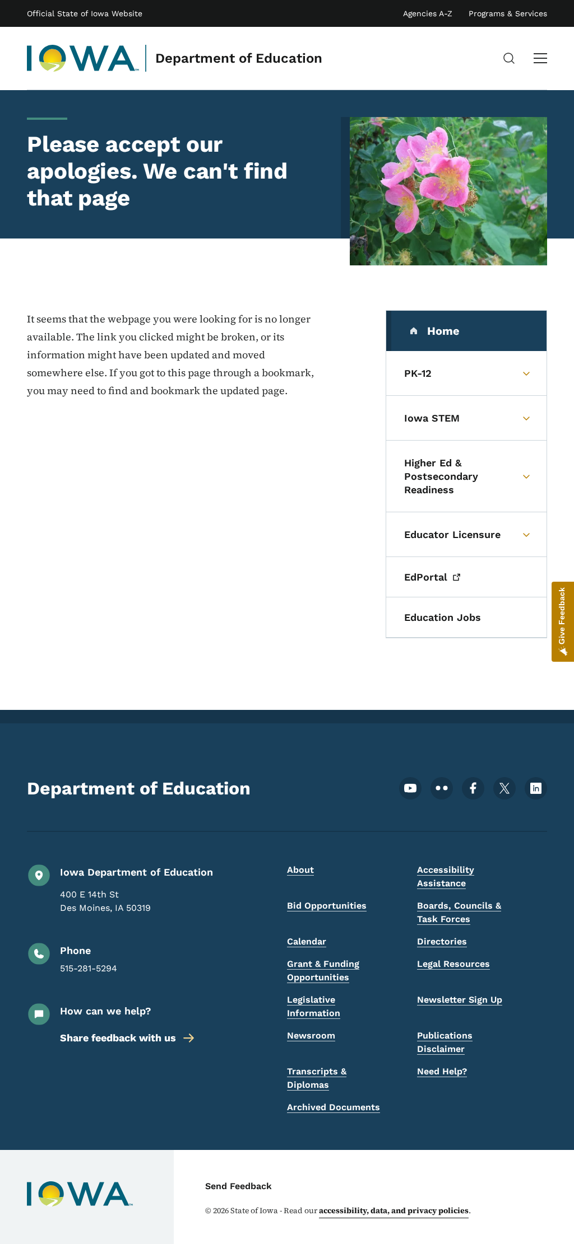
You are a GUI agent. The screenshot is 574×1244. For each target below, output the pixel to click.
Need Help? (442, 1071)
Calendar (306, 941)
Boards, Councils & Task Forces (459, 912)
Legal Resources (453, 963)
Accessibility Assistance (445, 876)
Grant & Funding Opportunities (323, 970)
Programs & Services (508, 13)
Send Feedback (238, 1186)
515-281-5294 (88, 968)
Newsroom (311, 1035)
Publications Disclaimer (445, 1042)
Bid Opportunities (327, 905)
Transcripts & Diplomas (316, 1078)
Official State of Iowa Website (84, 13)
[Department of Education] (83, 58)
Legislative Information (313, 1006)
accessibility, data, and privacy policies (394, 1210)
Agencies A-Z (427, 13)
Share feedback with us (118, 1038)
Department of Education (238, 58)
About (300, 869)
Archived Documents (333, 1107)
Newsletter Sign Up (459, 999)
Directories (442, 941)
